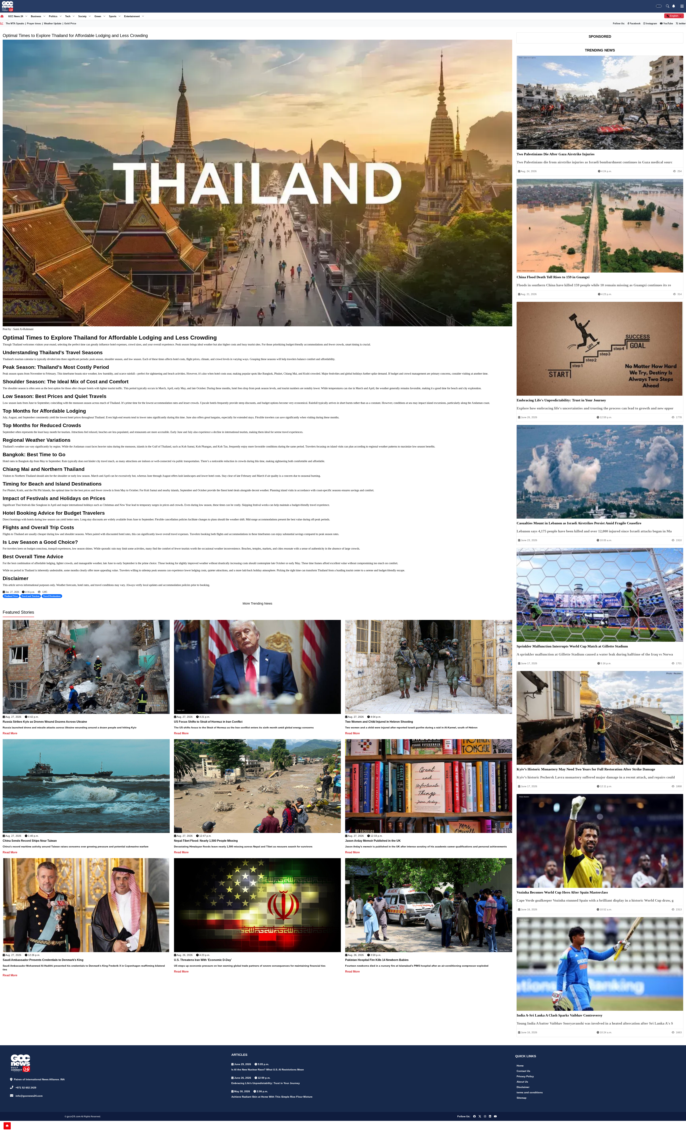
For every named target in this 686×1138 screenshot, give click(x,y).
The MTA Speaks (15, 23)
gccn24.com (74, 1116)
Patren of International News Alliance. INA (39, 1079)
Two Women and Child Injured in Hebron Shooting (379, 721)
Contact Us (523, 1071)
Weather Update (52, 23)
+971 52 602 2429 (26, 1087)
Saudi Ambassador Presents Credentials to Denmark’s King (43, 959)
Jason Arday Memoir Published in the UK (373, 840)
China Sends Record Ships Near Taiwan (30, 840)
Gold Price (70, 23)
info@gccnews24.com (29, 1095)
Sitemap (521, 1097)
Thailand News (11, 596)
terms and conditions (530, 1092)
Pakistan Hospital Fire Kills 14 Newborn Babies (377, 959)
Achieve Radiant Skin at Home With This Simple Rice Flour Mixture (271, 1096)
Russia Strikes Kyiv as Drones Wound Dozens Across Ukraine (45, 721)
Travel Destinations (52, 596)
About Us (522, 1081)
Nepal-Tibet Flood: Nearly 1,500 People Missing (206, 840)
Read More (10, 733)
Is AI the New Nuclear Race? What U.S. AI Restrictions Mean (267, 1069)
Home (520, 1065)
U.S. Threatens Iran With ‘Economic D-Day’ (203, 959)
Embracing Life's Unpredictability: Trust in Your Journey (265, 1083)
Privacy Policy (525, 1076)
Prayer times (34, 23)
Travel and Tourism (30, 596)
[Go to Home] (7, 1125)
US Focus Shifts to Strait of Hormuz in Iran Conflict (208, 721)
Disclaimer (523, 1087)
